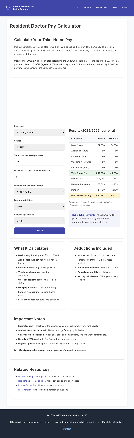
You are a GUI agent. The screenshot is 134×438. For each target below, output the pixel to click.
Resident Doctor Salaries (30, 380)
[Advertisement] (67, 98)
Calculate (39, 231)
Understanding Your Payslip (32, 376)
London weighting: (23, 200)
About (115, 7)
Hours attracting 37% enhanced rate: (32, 170)
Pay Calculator (101, 7)
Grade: (17, 140)
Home (76, 7)
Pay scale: (19, 126)
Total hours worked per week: (29, 155)
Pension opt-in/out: (24, 214)
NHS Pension (24, 389)
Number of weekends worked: (29, 185)
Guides (86, 7)
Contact (125, 7)
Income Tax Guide (27, 385)
